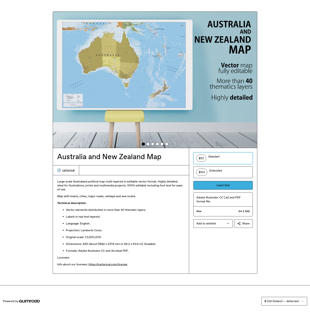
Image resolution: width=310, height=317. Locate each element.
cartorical (68, 170)
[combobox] (213, 223)
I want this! (223, 185)
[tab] (143, 144)
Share (246, 223)
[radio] (223, 158)
